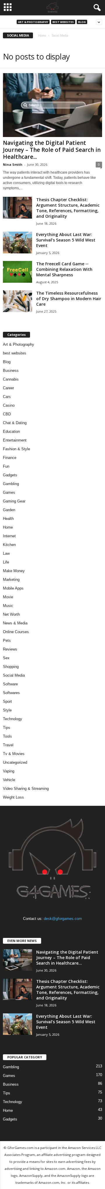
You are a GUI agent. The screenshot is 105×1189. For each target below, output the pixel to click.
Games (9, 492)
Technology (12, 719)
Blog (82, 22)
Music (8, 605)
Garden (9, 510)
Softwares (11, 693)
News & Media (15, 623)
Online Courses (16, 632)
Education (11, 431)
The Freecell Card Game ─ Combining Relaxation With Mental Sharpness (64, 269)
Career (8, 388)
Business (11, 370)
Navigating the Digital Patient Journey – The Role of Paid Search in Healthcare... (52, 150)
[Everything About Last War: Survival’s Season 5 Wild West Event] (17, 242)
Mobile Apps (13, 588)
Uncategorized (15, 762)
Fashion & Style (16, 449)
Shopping (11, 666)
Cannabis (11, 379)
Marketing (11, 579)
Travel (8, 745)
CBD (7, 414)
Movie (8, 597)
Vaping (8, 771)
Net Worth (11, 614)
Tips (6, 727)
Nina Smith (12, 164)
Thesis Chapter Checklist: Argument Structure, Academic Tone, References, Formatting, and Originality (67, 208)
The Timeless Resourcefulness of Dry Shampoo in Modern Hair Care (68, 298)
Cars (7, 396)
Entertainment (15, 440)
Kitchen (9, 545)
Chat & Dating (15, 423)
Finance (9, 457)
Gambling (11, 484)
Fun (6, 466)
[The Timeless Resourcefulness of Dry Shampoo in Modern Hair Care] (17, 301)
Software (10, 684)
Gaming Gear (14, 501)
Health (8, 518)
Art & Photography (33, 22)
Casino (9, 405)
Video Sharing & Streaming (26, 788)
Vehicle (9, 780)
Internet (9, 536)
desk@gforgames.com (63, 918)
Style (7, 710)
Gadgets (10, 475)
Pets (7, 640)
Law (6, 553)
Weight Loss (13, 797)
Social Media (14, 675)
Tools (7, 736)
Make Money (14, 571)
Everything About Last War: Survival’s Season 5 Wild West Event (65, 240)
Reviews (10, 649)
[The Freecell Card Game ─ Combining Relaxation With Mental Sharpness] (17, 272)
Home (42, 35)
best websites (63, 22)
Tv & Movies (13, 754)
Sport (7, 701)
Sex (6, 658)
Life (6, 562)
